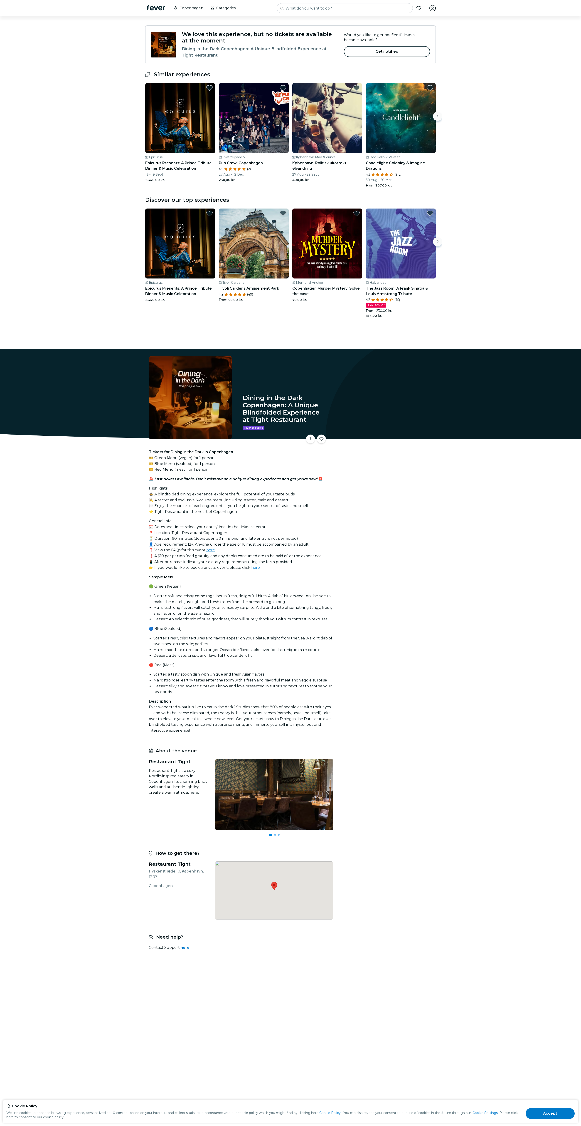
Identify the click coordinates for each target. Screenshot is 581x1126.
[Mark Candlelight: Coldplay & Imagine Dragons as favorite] (430, 88)
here (210, 550)
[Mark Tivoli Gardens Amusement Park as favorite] (283, 213)
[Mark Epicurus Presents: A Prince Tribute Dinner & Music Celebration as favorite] (209, 88)
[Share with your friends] (310, 439)
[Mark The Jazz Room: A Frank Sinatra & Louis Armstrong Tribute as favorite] (430, 213)
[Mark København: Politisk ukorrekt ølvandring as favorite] (356, 88)
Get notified (387, 51)
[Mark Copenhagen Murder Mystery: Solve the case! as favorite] (356, 213)
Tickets (385, 436)
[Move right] (437, 116)
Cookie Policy (330, 1113)
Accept (550, 1113)
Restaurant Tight (170, 864)
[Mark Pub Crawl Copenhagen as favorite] (283, 88)
